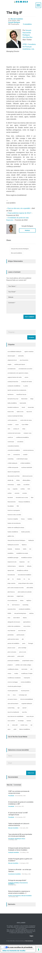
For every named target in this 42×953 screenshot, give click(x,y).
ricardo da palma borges (14, 686)
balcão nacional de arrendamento (17, 390)
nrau (9, 617)
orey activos (26, 626)
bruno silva (11, 411)
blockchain (24, 398)
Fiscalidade (11, 795)
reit (31, 669)
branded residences (13, 407)
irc (13, 579)
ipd (8, 579)
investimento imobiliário (24, 574)
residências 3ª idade (26, 673)
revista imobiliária (26, 682)
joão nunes (11, 596)
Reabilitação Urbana (20, 838)
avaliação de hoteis (26, 381)
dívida (18, 480)
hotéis (24, 549)
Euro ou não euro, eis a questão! (19, 208)
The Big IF (14, 13)
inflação (29, 566)
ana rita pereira (24, 360)
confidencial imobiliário (22, 437)
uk (8, 725)
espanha (15, 489)
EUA (29, 489)
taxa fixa (24, 712)
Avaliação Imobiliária (13, 852)
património (11, 635)
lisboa (21, 600)
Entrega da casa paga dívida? (17, 880)
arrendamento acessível (25, 368)
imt (28, 562)
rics (9, 695)
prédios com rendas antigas (23, 665)
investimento (11, 574)
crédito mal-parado (13, 467)
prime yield (20, 656)
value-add (14, 725)
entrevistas (11, 484)
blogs (31, 398)
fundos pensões (25, 532)
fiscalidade (11, 506)
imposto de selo (12, 562)
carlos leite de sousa (26, 420)
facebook (10, 497)
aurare (26, 377)
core (9, 454)
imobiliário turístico (26, 557)
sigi (18, 708)
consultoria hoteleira (13, 446)
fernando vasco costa (22, 497)
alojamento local (12, 360)
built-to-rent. (20, 411)
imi (30, 549)
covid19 (25, 454)
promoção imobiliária (13, 660)
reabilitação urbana (13, 669)
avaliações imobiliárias (14, 386)
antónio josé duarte (19, 364)
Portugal (30, 643)
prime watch (11, 656)
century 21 (16, 429)
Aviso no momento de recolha (13, 951)
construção (11, 441)
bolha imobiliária (12, 403)
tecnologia (21, 720)
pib (23, 639)
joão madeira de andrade (25, 592)
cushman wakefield (26, 467)
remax (9, 673)
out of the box (22, 630)
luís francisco (16, 605)
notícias (31, 613)
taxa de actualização (13, 712)
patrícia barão (20, 635)
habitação (31, 540)
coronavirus (16, 454)
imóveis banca (12, 566)
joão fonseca (11, 592)
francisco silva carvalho (14, 514)
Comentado (17, 785)
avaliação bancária (13, 381)
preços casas (11, 647)
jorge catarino (11, 583)
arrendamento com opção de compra (18, 373)
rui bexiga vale (23, 695)
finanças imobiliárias (24, 501)
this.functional (29, 941)
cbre (9, 429)
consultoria (20, 441)
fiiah (32, 497)
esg (9, 489)
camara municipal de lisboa (15, 416)
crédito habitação (12, 463)
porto (23, 643)
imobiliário (10, 553)
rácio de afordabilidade (26, 699)
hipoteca (24, 544)
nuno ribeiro (16, 617)
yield (15, 729)
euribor (10, 493)
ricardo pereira (25, 690)
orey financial (11, 630)
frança (23, 519)
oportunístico (26, 622)
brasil (23, 407)
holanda (10, 549)
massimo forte (12, 609)
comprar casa (27, 433)
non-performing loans (20, 613)
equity (18, 484)
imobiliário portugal (13, 557)
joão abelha (30, 587)
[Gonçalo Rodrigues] (11, 229)
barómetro (10, 394)
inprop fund (11, 570)
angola (9, 364)
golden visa (11, 536)
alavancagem (11, 356)
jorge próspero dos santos (25, 583)
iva (29, 579)
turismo (29, 720)
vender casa (24, 725)
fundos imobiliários (13, 532)
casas (17, 424)
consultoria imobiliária (14, 450)
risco (14, 695)
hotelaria (17, 549)
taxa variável (11, 720)
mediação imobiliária (24, 609)
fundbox (30, 519)
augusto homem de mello (15, 377)
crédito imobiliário (25, 463)
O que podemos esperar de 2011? (19, 213)
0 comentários (27, 24)
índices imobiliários (24, 729)
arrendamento (12, 368)
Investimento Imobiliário (14, 874)
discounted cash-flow (13, 476)
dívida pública (26, 480)
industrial (21, 566)
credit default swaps (22, 459)
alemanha (21, 356)
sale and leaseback (13, 703)
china (23, 429)
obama (25, 617)
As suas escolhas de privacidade (20, 947)
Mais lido (10, 785)
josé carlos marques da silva (16, 587)
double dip (10, 480)
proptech (10, 665)
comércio (10, 437)
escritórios (26, 484)
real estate (24, 669)
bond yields (23, 403)
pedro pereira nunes (13, 639)
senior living (11, 708)
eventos (24, 493)
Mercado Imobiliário (17, 19)
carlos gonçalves (12, 420)
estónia (23, 489)
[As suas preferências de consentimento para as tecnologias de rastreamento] (38, 949)
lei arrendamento (12, 600)
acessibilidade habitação (14, 351)
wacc (9, 729)
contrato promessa (28, 450)
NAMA (9, 613)
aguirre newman (28, 351)
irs (24, 579)
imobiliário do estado (22, 553)
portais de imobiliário (13, 643)
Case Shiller (25, 424)
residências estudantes (14, 677)
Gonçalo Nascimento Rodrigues (27, 32)
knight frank (20, 596)
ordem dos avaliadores (14, 626)
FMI (18, 506)
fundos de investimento (14, 523)
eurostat (17, 493)
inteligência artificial (22, 570)
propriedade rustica (27, 660)
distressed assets (27, 476)
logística (28, 600)
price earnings (22, 647)
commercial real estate (14, 433)
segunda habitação (26, 703)
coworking (10, 459)
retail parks (27, 677)
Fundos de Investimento (14, 895)
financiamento (12, 501)
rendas (16, 673)
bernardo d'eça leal (13, 398)
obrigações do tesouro (14, 622)
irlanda (19, 579)
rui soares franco (12, 699)
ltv (8, 605)
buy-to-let (29, 411)
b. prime (25, 386)
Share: (8, 240)
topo (31, 936)
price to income (12, 652)
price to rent (22, 652)
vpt (31, 725)
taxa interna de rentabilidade (15, 716)
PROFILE (27, 230)
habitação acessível (13, 544)
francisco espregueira (14, 510)
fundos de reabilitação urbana (16, 527)
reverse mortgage (13, 682)
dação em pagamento (14, 471)
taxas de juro (30, 716)
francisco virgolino (13, 519)
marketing (25, 605)
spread (24, 708)
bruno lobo (31, 407)
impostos (22, 562)
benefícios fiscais (21, 394)
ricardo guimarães (13, 690)
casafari (10, 424)
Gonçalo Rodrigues (14, 22)
